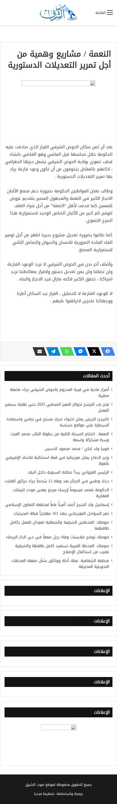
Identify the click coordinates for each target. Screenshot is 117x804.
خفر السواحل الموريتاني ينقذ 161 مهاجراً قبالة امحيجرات (61, 513)
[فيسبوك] (106, 351)
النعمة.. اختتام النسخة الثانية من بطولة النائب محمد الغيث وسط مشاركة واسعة (60, 436)
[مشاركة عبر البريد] (38, 351)
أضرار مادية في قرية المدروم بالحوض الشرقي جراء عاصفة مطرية (59, 392)
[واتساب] (65, 351)
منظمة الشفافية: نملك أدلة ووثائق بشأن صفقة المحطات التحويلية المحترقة (60, 563)
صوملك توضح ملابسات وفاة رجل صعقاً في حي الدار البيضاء (57, 537)
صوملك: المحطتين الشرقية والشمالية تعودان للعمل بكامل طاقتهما (59, 525)
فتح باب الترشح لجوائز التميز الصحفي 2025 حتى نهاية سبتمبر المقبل (57, 407)
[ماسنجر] (79, 351)
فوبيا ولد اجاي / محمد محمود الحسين (77, 448)
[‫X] (92, 351)
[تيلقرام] (51, 351)
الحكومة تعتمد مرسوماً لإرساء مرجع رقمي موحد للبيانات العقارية (61, 492)
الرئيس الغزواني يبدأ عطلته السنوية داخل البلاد (68, 472)
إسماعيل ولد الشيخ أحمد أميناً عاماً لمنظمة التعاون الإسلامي (57, 504)
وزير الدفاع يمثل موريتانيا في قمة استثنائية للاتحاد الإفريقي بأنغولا (57, 460)
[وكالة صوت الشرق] (58, 12)
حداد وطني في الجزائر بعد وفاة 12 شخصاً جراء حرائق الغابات (57, 481)
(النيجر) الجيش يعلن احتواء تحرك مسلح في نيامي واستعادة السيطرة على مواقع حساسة (58, 422)
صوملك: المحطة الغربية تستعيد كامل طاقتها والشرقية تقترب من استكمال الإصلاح (62, 548)
